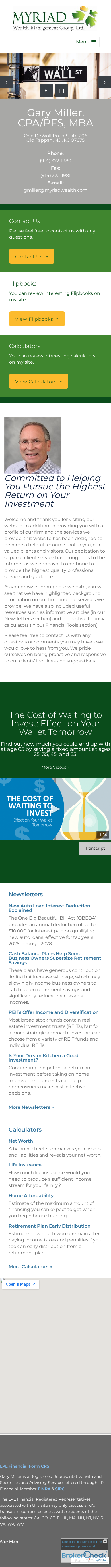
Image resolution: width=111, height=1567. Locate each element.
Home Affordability (31, 1195)
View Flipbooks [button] (34, 319)
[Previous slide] (6, 82)
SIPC (60, 1488)
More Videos (55, 767)
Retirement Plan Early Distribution (50, 1226)
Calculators (25, 1129)
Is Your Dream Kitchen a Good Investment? (44, 1058)
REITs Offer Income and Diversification (54, 1012)
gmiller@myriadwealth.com (55, 190)
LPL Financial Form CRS (24, 1466)
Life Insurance (25, 1165)
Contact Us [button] (29, 256)
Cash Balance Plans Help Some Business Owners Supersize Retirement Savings (55, 958)
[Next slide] (104, 82)
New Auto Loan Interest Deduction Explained (49, 908)
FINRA (45, 1488)
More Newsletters (31, 1107)
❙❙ (62, 90)
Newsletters (26, 894)
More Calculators (30, 1266)
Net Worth (21, 1141)
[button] (86, 42)
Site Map (9, 1541)
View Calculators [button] (36, 381)
